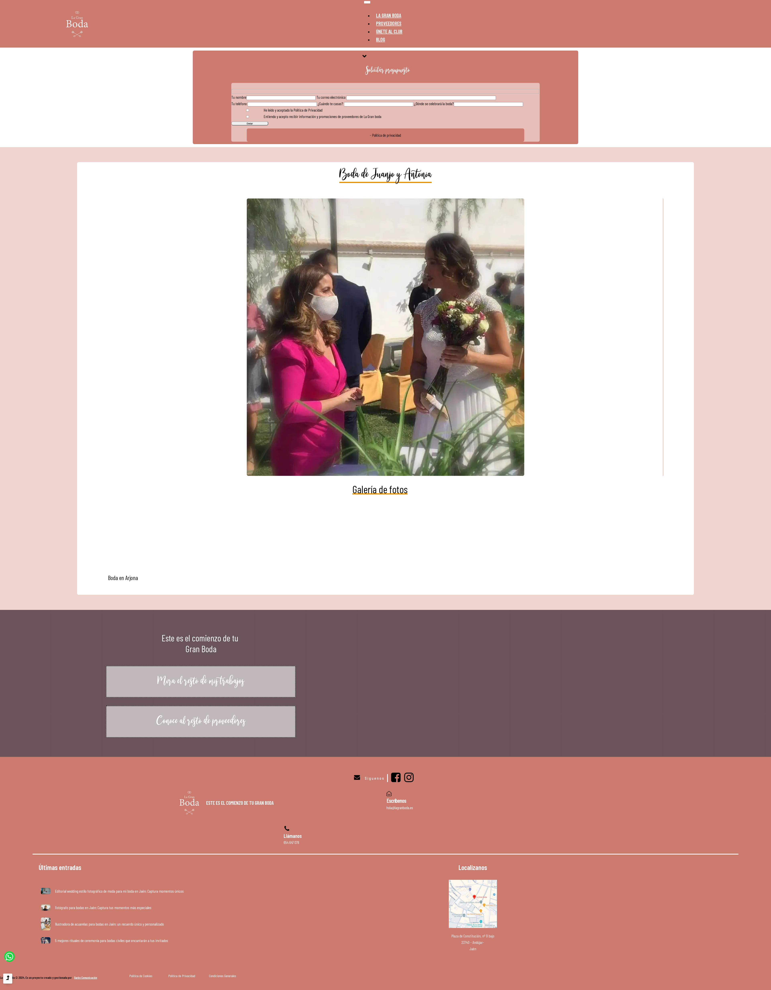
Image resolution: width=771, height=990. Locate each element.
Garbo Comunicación (85, 977)
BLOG (380, 39)
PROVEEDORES (388, 23)
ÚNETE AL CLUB (389, 31)
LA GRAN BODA (388, 15)
